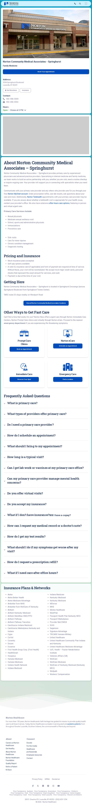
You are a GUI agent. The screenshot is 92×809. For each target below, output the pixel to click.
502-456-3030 (12, 99)
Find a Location (68, 379)
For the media (32, 746)
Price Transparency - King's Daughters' (42, 793)
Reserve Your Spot (24, 379)
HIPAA (47, 779)
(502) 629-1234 (61, 799)
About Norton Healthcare (11, 753)
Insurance (25, 90)
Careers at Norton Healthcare (12, 744)
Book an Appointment (24, 349)
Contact (30, 758)
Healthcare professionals (32, 750)
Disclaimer (56, 779)
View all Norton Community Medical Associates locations (46, 303)
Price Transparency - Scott (18, 795)
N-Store (9, 770)
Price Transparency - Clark (19, 793)
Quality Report (11, 763)
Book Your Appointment (46, 72)
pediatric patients (74, 724)
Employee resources (34, 755)
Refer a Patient (11, 767)
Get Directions (12, 90)
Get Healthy (10, 749)
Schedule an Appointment (68, 346)
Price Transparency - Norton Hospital (68, 793)
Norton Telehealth (34, 197)
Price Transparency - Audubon (23, 791)
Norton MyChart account (18, 194)
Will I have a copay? (39, 515)
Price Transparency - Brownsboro (45, 791)
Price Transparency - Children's (67, 791)
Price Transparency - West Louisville (40, 795)
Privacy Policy (37, 779)
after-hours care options (59, 203)
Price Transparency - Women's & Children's (67, 795)
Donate (29, 743)
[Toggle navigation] (86, 3)
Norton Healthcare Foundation (13, 759)
